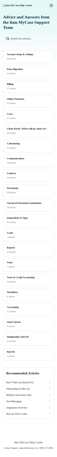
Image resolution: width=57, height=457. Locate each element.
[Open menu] (51, 5)
